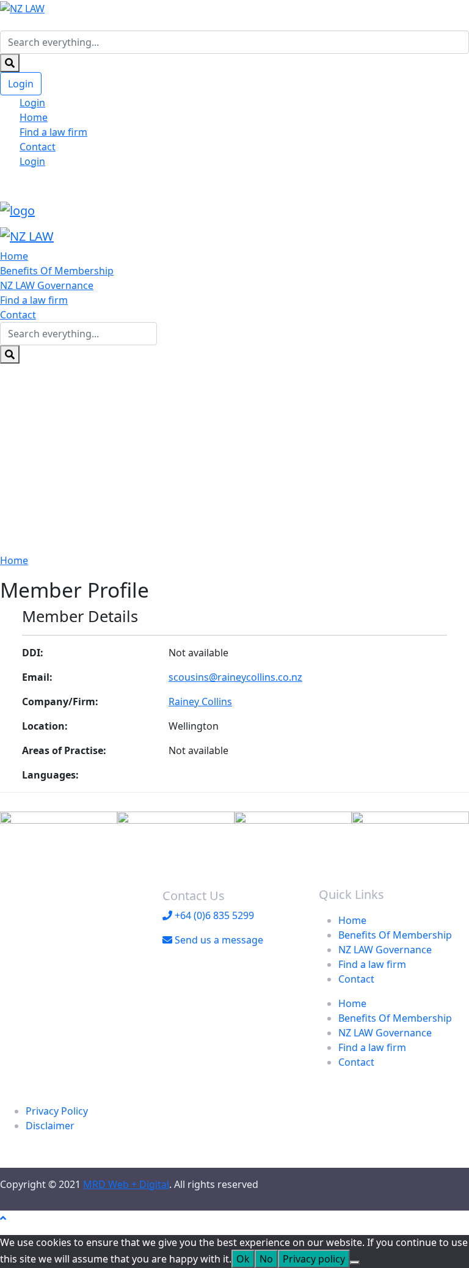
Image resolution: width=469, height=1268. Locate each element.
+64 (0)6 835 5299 (213, 915)
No (266, 1259)
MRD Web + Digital (126, 1184)
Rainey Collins (200, 701)
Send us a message (217, 940)
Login (21, 83)
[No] (355, 1262)
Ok (243, 1259)
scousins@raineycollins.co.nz (235, 677)
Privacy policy (314, 1259)
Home (34, 117)
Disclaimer (50, 1125)
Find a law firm (53, 132)
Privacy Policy (57, 1111)
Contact (38, 146)
